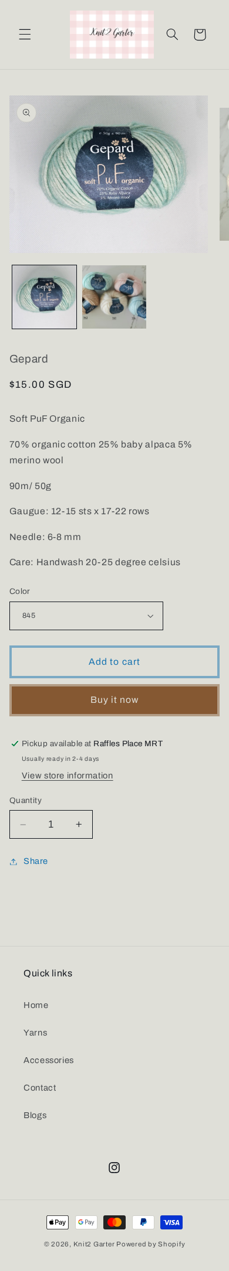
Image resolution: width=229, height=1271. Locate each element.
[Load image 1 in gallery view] (44, 297)
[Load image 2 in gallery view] (114, 297)
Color (20, 591)
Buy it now (114, 700)
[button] (24, 34)
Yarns (35, 1032)
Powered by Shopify (150, 1244)
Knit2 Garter (94, 1244)
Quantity (25, 800)
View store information (67, 775)
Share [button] (35, 861)
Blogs (34, 1115)
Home (36, 1005)
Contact (39, 1087)
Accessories (48, 1060)
